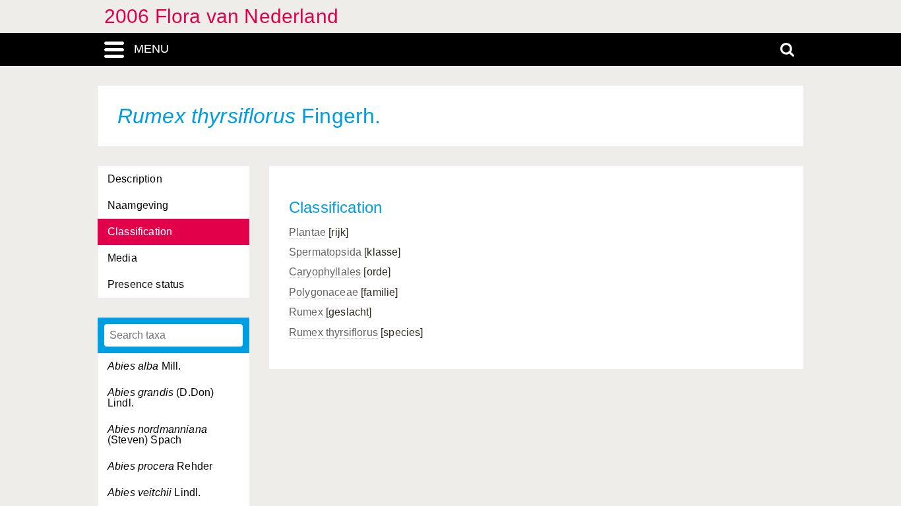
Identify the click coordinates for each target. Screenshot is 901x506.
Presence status (146, 284)
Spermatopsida (325, 252)
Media (122, 258)
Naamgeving (138, 205)
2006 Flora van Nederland (221, 16)
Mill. (144, 366)
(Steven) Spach (157, 434)
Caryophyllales (325, 271)
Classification (140, 231)
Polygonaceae (323, 292)
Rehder (160, 466)
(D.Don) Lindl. (161, 397)
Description (135, 178)
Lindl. (154, 492)
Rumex (306, 312)
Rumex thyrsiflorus (333, 332)
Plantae (307, 232)
